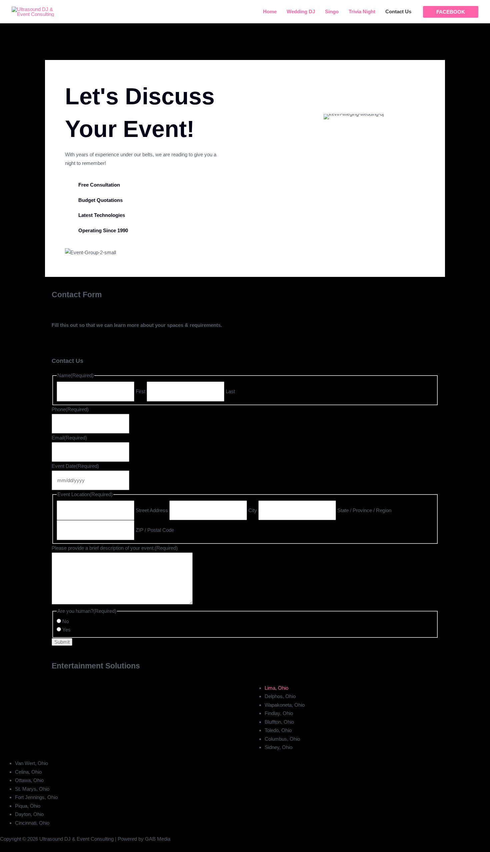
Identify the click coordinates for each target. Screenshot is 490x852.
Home (270, 11)
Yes (66, 629)
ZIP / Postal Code (155, 530)
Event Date (75, 466)
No (65, 621)
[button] (450, 12)
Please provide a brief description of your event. (115, 548)
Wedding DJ (301, 11)
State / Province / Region (364, 510)
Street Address (152, 510)
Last (230, 391)
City (252, 510)
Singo (332, 11)
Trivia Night (362, 11)
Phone (70, 409)
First (140, 391)
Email (69, 437)
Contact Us (398, 11)
